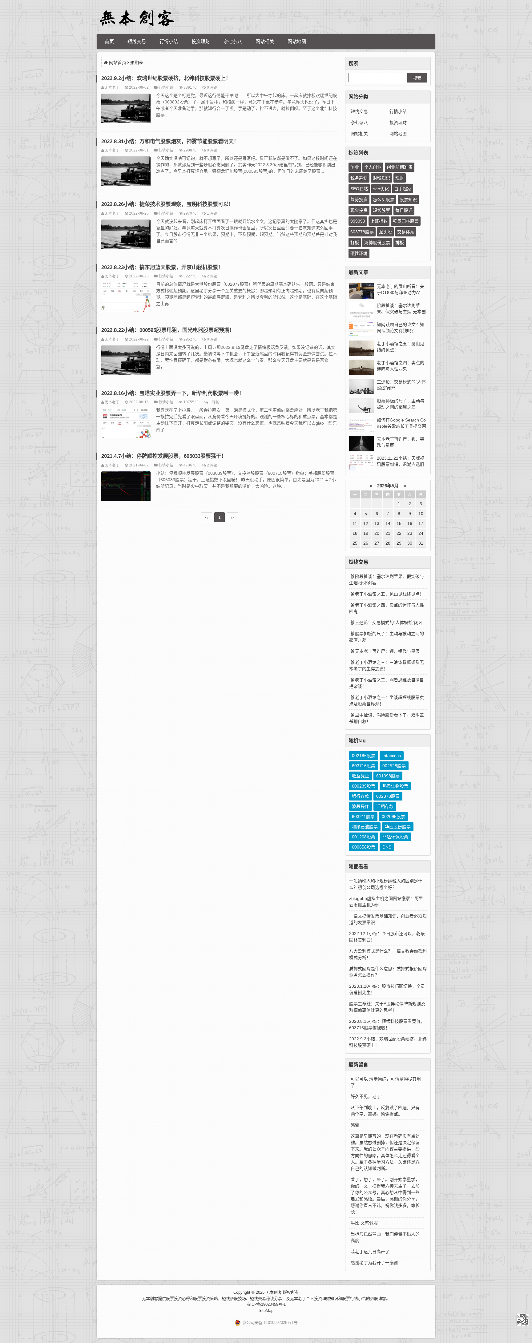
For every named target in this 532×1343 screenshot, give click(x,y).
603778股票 (362, 231)
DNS (386, 847)
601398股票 (388, 775)
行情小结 (168, 41)
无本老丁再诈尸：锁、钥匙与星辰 (387, 651)
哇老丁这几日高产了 (370, 1251)
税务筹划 (359, 177)
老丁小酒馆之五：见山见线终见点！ (389, 593)
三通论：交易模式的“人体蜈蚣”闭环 (389, 622)
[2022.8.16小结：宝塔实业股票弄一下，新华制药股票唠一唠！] (126, 424)
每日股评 (404, 210)
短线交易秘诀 (262, 1298)
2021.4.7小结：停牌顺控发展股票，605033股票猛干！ (164, 456)
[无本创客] (137, 18)
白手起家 (402, 188)
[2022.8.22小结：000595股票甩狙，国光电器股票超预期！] (126, 361)
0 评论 (212, 87)
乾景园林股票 (406, 221)
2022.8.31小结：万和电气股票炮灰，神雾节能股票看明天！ (170, 141)
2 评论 (212, 276)
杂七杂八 (233, 41)
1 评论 (212, 213)
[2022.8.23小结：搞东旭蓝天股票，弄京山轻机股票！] (126, 298)
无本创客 (523, 1320)
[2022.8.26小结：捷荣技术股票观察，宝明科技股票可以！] (126, 235)
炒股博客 (378, 1298)
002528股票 (394, 765)
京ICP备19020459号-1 (266, 1304)
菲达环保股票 (395, 836)
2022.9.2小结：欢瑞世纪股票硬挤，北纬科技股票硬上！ (166, 78)
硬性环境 (359, 253)
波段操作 (360, 806)
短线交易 (136, 41)
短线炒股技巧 (234, 1298)
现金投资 (359, 210)
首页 (109, 41)
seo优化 (381, 188)
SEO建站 (359, 188)
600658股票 (363, 847)
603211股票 (363, 816)
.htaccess (391, 755)
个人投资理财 (318, 1298)
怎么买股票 (383, 199)
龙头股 (385, 231)
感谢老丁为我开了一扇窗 (374, 1262)
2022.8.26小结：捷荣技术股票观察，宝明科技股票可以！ (167, 204)
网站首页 (117, 62)
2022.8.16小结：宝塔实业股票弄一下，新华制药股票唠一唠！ (172, 393)
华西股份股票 (398, 826)
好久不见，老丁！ (368, 1096)
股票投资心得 (178, 1298)
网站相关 (265, 41)
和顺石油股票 (365, 826)
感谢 (355, 1125)
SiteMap (266, 1310)
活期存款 (384, 806)
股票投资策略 (206, 1298)
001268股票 (363, 836)
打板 (354, 242)
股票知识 (408, 199)
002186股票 (363, 755)
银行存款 (360, 796)
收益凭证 (360, 775)
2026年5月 (388, 485)
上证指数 (379, 221)
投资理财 (200, 41)
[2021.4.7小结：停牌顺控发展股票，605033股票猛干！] (126, 487)
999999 (357, 221)
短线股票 (381, 210)
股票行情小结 (354, 1298)
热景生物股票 (395, 786)
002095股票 (393, 816)
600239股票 (363, 786)
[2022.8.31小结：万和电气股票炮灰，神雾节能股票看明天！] (126, 172)
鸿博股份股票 (377, 242)
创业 (354, 167)
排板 (399, 242)
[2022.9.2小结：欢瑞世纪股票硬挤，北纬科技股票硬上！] (126, 109)
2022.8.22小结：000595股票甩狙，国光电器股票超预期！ (168, 330)
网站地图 (297, 41)
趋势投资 (359, 199)
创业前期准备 (400, 167)
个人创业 (372, 167)
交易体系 (405, 231)
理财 (399, 177)
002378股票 (388, 796)
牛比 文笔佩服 (364, 1222)
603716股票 (363, 765)
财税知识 (381, 177)
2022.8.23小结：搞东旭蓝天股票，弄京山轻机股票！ (162, 267)
